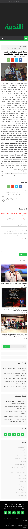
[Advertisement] (14, 13)
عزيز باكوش (22, 406)
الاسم (25, 219)
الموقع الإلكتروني (22, 225)
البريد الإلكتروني (9, 219)
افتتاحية (25, 525)
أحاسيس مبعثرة (21, 447)
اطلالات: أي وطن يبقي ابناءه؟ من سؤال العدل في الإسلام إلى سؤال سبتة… (14, 382)
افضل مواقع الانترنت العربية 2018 (17, 473)
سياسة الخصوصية (20, 484)
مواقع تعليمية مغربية (20, 492)
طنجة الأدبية (24, 56)
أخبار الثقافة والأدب (20, 450)
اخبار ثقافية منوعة (20, 470)
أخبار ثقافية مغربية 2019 (19, 458)
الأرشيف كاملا (21, 475)
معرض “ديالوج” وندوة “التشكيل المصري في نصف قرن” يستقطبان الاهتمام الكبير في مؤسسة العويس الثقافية (14, 335)
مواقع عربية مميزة (21, 495)
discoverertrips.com (23, 523)
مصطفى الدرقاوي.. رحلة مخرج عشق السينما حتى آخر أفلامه (13, 369)
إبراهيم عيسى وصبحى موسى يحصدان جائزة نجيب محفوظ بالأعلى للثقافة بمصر (14, 284)
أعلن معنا (22, 461)
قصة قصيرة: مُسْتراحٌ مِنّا (8, 416)
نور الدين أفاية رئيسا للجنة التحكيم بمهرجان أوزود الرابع (14, 387)
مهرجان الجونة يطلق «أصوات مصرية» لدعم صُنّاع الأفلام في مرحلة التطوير (14, 374)
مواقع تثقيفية (21, 490)
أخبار (21, 46)
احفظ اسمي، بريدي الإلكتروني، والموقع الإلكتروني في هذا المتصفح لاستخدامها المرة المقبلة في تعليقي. (15, 233)
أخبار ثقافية (22, 453)
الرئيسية (24, 46)
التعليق (24, 239)
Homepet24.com (15, 523)
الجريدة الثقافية (21, 478)
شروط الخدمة (21, 487)
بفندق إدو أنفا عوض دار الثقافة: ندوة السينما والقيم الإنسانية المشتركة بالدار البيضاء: (15, 309)
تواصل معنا (22, 481)
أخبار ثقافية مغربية (20, 455)
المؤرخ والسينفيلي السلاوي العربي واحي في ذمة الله (14, 378)
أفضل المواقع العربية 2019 (19, 464)
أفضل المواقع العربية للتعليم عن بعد (17, 467)
